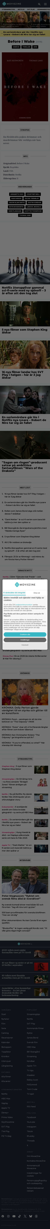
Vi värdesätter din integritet (14, 593)
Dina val (37, 593)
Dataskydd (25, 645)
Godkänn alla (25, 634)
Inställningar (25, 640)
